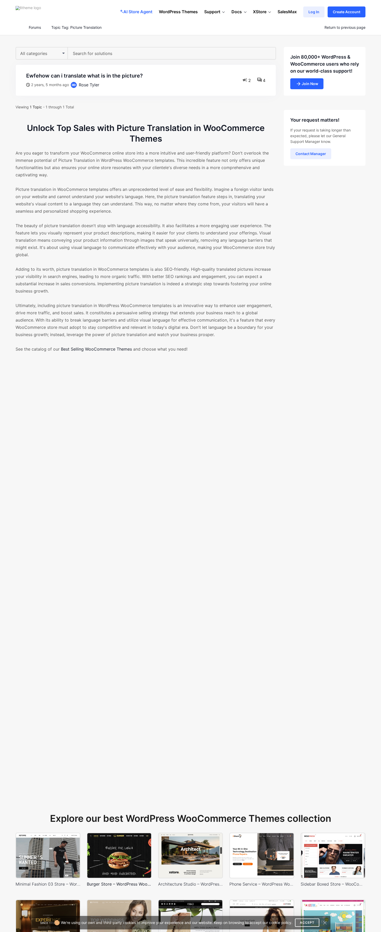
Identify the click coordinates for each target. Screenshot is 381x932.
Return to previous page (344, 27)
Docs (236, 11)
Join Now (310, 83)
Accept (307, 922)
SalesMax (287, 11)
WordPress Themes (178, 11)
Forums (35, 27)
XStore (259, 11)
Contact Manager (310, 153)
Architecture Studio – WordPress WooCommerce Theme (190, 884)
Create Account (346, 12)
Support (212, 11)
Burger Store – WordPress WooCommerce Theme (119, 884)
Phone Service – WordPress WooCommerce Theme (261, 884)
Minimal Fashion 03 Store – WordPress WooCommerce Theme (48, 884)
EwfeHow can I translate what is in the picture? (84, 76)
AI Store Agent (137, 11)
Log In (313, 12)
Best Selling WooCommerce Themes (96, 349)
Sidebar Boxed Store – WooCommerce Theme (333, 884)
